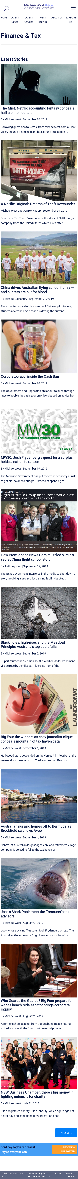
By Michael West (11, 119)
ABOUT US (57, 17)
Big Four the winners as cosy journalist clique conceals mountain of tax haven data (37, 739)
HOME (4, 17)
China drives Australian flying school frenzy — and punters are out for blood (37, 289)
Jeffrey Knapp (32, 210)
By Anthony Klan (11, 566)
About (58, 1173)
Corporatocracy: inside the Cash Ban (30, 376)
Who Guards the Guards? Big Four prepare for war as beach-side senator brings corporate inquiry (37, 1004)
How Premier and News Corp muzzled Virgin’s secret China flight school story (37, 557)
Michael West (9, 210)
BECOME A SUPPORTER (68, 1149)
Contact (69, 1173)
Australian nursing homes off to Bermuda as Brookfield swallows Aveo (36, 828)
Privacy (72, 1176)
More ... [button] (66, 1132)
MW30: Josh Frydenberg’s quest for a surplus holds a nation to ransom (37, 459)
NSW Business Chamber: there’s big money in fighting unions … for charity (37, 1094)
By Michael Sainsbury (14, 298)
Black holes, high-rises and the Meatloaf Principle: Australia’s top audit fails (33, 644)
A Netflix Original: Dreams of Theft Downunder (38, 204)
